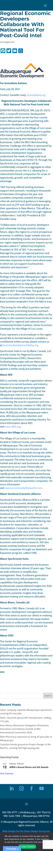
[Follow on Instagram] (21, 788)
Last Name (13, 778)
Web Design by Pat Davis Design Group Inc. (26, 831)
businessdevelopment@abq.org (20, 345)
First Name (13, 768)
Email (11, 758)
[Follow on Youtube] (41, 788)
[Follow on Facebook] (31, 788)
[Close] (40, 742)
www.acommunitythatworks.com (23, 488)
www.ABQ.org (13, 426)
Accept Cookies (27, 846)
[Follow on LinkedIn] (11, 788)
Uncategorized (7, 42)
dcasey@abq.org (36, 95)
